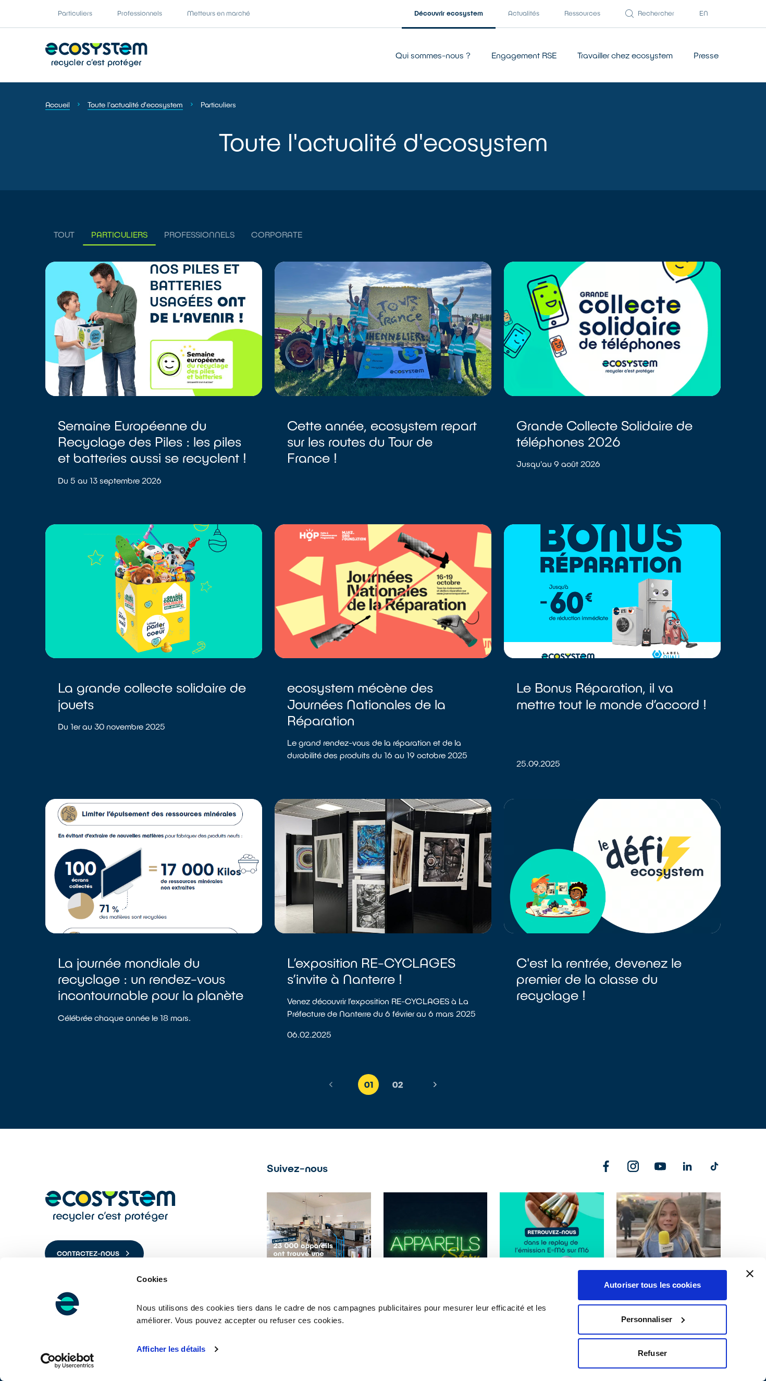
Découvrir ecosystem (448, 13)
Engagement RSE (524, 55)
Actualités (523, 13)
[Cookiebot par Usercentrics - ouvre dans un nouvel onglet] (67, 1360)
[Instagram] (633, 1166)
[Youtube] (660, 1166)
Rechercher (656, 13)
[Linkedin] (687, 1166)
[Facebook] (606, 1166)
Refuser (652, 1353)
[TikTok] (714, 1166)
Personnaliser (646, 1319)
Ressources (582, 13)
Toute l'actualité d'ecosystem (135, 104)
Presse (706, 55)
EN (703, 13)
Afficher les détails (171, 1349)
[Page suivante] (435, 1084)
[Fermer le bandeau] (749, 1273)
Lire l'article (153, 386)
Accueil (57, 104)
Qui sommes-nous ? (433, 55)
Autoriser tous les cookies (652, 1284)
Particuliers (75, 13)
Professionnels (139, 13)
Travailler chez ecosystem (625, 55)
